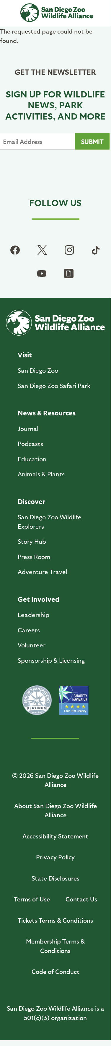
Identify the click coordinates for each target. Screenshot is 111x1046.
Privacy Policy (55, 857)
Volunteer (31, 645)
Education (32, 459)
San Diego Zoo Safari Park (54, 385)
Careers (29, 630)
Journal (28, 428)
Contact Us (81, 899)
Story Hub (32, 541)
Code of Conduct (55, 971)
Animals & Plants (41, 474)
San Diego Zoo (38, 370)
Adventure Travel (42, 571)
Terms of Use (32, 899)
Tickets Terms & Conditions (55, 920)
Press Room (34, 556)
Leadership (33, 614)
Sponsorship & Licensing (51, 660)
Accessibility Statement (55, 836)
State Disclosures (55, 878)
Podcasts (30, 443)
